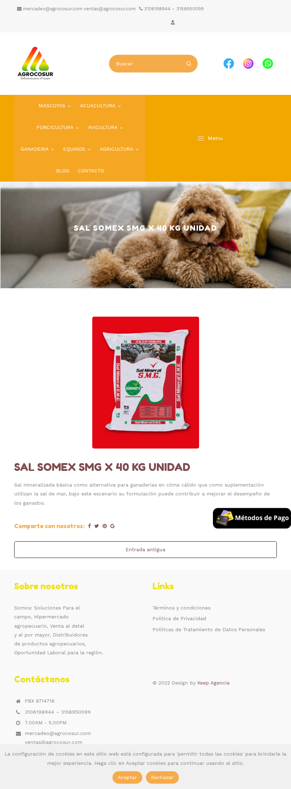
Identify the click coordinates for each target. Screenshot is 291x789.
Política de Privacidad (179, 618)
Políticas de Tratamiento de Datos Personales (209, 629)
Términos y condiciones (181, 608)
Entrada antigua (145, 549)
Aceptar (127, 777)
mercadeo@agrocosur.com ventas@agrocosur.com (79, 8)
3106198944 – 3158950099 (173, 8)
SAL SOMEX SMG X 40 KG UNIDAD (102, 467)
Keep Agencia (213, 683)
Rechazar (162, 777)
